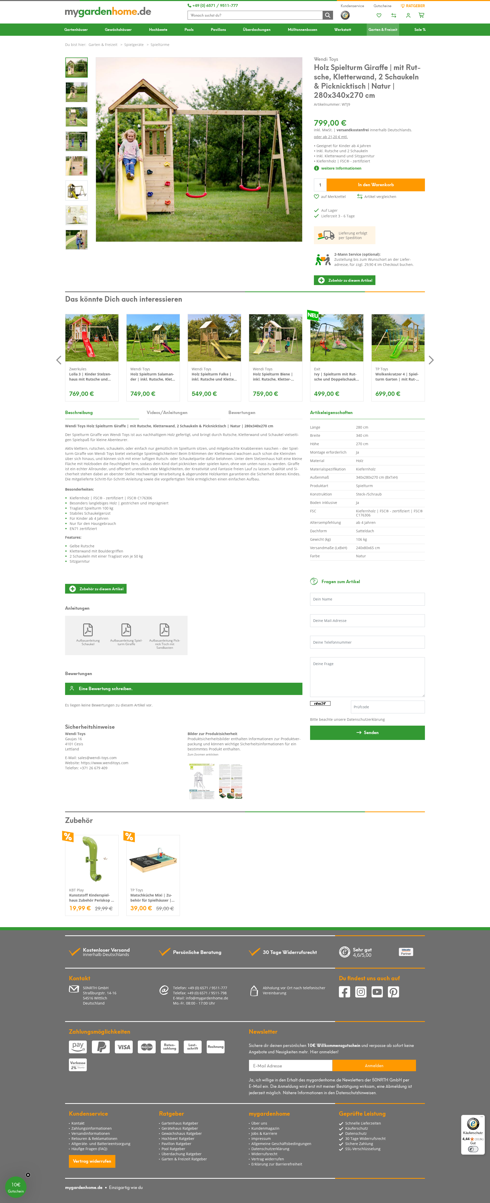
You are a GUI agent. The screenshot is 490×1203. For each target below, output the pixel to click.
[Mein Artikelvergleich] (394, 16)
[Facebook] (347, 992)
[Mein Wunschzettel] (379, 16)
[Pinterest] (395, 992)
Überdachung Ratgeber (182, 1153)
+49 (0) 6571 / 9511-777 (214, 5)
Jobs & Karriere (264, 1133)
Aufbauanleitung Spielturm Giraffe (126, 642)
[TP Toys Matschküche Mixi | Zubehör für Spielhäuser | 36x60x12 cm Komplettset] (153, 858)
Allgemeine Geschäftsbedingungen (281, 1143)
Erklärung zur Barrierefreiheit (276, 1164)
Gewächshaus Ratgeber (182, 1133)
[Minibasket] (422, 14)
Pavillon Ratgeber (176, 1143)
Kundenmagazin (265, 1128)
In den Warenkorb (376, 184)
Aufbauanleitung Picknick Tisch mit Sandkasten (164, 644)
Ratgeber (415, 5)
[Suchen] (328, 15)
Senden (371, 732)
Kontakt (77, 1123)
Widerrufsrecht (264, 1153)
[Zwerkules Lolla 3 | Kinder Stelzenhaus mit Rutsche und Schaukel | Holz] (91, 337)
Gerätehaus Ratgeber (180, 1128)
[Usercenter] (408, 16)
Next (431, 360)
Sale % (420, 29)
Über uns (259, 1123)
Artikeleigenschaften (331, 412)
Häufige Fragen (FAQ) (89, 1148)
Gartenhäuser (76, 29)
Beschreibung (79, 412)
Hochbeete (158, 29)
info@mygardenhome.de (207, 998)
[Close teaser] (28, 1174)
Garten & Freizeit (383, 29)
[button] (16, 1187)
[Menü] (482, 1118)
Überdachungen (257, 29)
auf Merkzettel (333, 196)
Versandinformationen (90, 1133)
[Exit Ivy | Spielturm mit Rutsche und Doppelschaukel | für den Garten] (336, 337)
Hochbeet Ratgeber (178, 1138)
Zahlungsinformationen (91, 1128)
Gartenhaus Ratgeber (180, 1123)
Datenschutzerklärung (366, 719)
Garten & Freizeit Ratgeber (184, 1159)
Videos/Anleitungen (167, 412)
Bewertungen (241, 412)
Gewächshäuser (118, 29)
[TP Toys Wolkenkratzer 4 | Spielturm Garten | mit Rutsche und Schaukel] (398, 337)
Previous (59, 360)
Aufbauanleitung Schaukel (88, 642)
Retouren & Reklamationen (94, 1138)
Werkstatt (342, 29)
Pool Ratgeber (173, 1148)
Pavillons (218, 29)
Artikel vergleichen (380, 196)
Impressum (261, 1138)
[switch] (473, 1149)
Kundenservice (352, 5)
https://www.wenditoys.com (104, 762)
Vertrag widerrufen (92, 1160)
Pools (189, 29)
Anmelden (374, 1065)
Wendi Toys (326, 58)
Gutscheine (382, 5)
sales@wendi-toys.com (97, 757)
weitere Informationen (340, 168)
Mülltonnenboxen (302, 29)
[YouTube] (380, 992)
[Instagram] (363, 992)
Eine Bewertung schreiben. (106, 689)
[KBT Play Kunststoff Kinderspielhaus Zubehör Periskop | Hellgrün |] (91, 858)
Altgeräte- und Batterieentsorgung (100, 1143)
